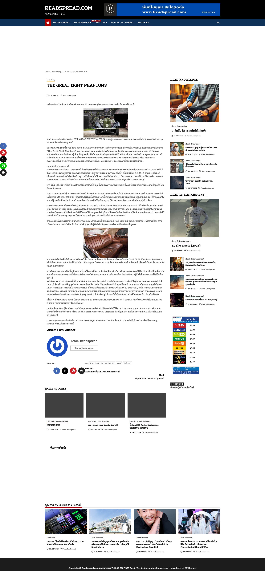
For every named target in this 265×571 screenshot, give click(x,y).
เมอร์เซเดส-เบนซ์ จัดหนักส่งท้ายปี (103, 425)
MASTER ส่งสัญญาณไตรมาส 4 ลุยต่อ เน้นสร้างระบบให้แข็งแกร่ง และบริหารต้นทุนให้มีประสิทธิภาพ (110, 544)
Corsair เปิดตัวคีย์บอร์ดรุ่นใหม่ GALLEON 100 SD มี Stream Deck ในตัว (65, 543)
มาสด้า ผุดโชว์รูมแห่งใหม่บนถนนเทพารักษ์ (102, 370)
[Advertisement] (132, 47)
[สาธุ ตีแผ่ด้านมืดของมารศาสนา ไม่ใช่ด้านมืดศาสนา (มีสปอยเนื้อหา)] (177, 264)
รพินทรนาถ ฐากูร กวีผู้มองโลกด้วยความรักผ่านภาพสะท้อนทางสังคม (201, 149)
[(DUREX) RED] (64, 405)
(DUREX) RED (53, 425)
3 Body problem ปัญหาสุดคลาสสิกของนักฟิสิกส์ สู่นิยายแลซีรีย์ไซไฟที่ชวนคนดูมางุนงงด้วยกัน (201, 282)
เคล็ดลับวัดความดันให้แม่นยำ (189, 130)
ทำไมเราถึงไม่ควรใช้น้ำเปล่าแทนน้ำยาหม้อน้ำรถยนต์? (201, 165)
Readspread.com (68, 8)
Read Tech (101, 23)
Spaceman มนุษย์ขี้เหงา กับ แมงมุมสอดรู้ (201, 299)
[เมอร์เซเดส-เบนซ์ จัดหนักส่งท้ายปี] (105, 405)
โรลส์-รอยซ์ (127, 363)
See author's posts (84, 348)
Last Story (51, 80)
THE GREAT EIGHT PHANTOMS (102, 363)
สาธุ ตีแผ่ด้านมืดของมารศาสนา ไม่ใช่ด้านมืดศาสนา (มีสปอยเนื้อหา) (201, 264)
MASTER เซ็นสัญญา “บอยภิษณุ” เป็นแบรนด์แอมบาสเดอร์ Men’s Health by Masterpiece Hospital (154, 544)
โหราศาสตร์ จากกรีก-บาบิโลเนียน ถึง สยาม (199, 182)
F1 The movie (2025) (186, 245)
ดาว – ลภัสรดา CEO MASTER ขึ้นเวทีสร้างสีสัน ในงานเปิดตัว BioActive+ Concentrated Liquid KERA (199, 544)
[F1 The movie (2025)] (194, 218)
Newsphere (175, 568)
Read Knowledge (83, 23)
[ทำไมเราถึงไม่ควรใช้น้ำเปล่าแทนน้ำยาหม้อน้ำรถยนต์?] (177, 166)
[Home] (48, 23)
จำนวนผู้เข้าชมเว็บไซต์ (182, 387)
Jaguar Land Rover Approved (149, 376)
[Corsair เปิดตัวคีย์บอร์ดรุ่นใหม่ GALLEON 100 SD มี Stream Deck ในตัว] (66, 521)
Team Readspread (69, 95)
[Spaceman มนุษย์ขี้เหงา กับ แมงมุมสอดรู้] (177, 300)
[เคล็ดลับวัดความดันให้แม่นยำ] (194, 103)
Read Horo (143, 23)
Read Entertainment (122, 23)
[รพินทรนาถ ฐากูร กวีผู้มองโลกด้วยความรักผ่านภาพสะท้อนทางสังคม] (177, 149)
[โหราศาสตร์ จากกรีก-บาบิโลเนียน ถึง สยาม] (177, 182)
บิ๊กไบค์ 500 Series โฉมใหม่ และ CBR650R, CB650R (144, 426)
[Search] (218, 23)
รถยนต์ (118, 363)
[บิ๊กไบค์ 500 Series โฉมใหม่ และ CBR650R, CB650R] (147, 405)
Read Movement (61, 23)
